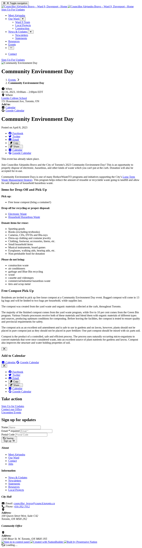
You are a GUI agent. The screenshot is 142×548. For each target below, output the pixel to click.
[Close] (4, 349)
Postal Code (8, 434)
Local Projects (16, 489)
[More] (23, 19)
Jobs (10, 463)
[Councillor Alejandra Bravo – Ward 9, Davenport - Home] (67, 6)
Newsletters (14, 480)
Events (12, 79)
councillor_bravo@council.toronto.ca (34, 503)
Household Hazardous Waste (24, 217)
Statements (14, 483)
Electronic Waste (17, 213)
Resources (14, 486)
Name (4, 427)
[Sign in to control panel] (15, 541)
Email (10, 430)
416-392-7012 (22, 506)
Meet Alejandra (16, 454)
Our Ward (13, 457)
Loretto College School (14, 98)
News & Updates (17, 477)
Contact (12, 460)
